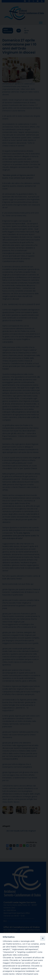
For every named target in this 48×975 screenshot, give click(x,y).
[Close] (42, 938)
